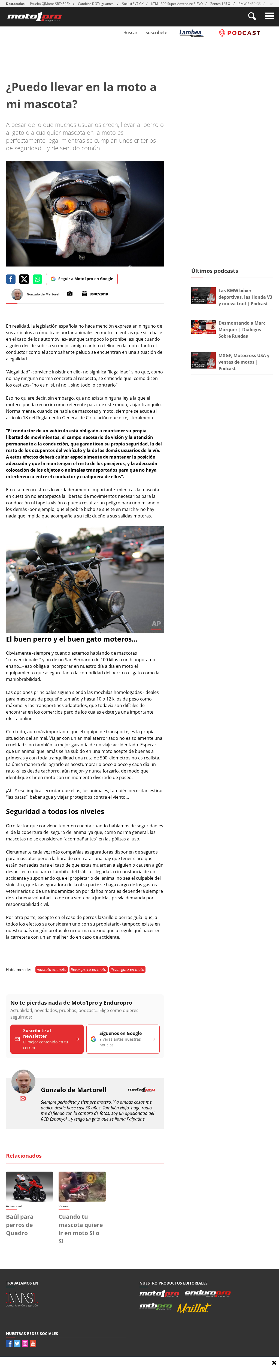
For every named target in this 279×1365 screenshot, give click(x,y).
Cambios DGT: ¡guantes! (96, 3)
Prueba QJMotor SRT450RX (50, 3)
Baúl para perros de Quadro (20, 1225)
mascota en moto (51, 969)
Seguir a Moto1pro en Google (85, 278)
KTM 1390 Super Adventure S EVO (177, 3)
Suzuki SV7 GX (133, 3)
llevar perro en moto (88, 969)
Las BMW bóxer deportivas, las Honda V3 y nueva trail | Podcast (245, 297)
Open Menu (269, 16)
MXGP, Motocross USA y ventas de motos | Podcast (244, 362)
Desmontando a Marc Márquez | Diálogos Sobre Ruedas (242, 329)
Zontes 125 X (220, 3)
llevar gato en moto (127, 969)
